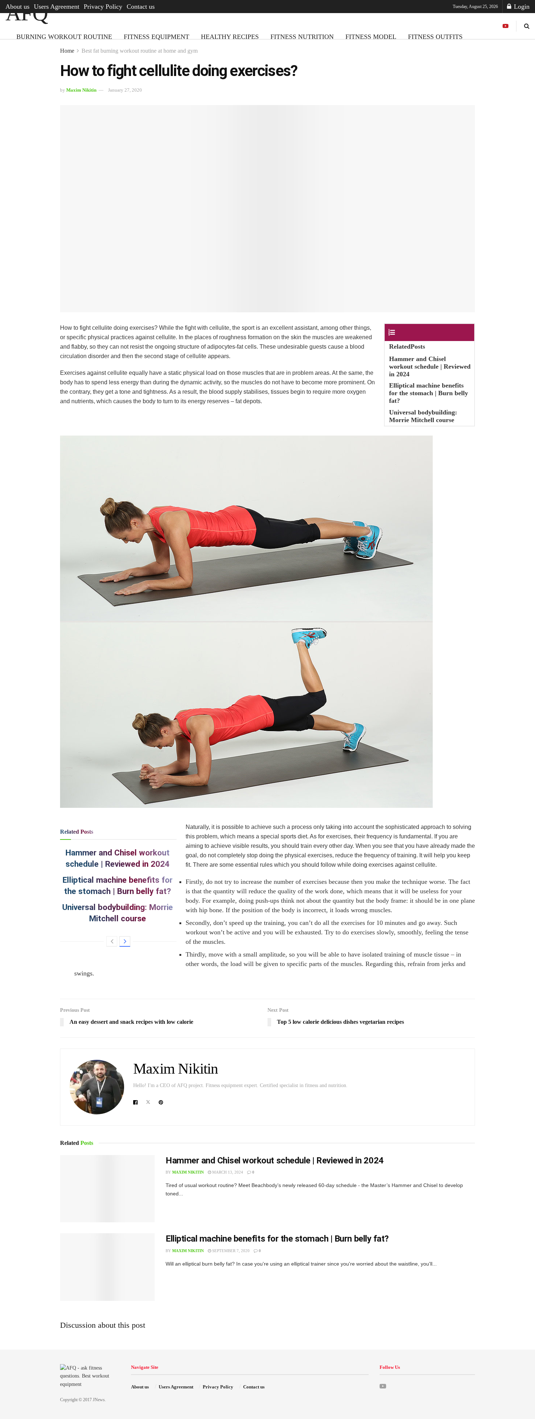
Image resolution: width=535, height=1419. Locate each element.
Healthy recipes (230, 36)
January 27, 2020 (125, 90)
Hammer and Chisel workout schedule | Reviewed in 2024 (275, 1160)
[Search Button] (527, 26)
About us (17, 6)
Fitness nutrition (302, 36)
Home (67, 51)
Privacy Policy (103, 6)
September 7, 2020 (230, 1250)
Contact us (141, 6)
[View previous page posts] (111, 941)
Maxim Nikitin (81, 90)
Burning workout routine (64, 36)
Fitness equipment (156, 36)
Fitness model (370, 36)
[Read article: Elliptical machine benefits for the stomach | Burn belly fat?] (107, 1267)
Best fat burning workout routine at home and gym (140, 51)
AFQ (26, 13)
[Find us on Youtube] (505, 26)
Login (521, 6)
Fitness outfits (435, 36)
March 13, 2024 (227, 1172)
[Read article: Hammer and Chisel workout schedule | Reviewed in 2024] (107, 1189)
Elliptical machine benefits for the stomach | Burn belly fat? (277, 1239)
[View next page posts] (124, 941)
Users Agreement (56, 6)
